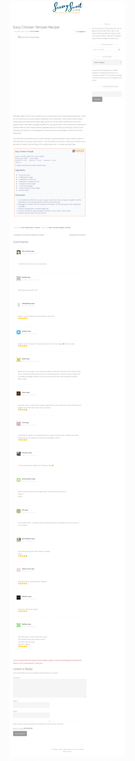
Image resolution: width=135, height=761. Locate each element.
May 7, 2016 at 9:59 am (28, 306)
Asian (50, 227)
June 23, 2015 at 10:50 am (29, 599)
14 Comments (80, 31)
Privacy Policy (67, 751)
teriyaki (68, 227)
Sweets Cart (26, 569)
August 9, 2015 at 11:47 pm (29, 455)
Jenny (24, 359)
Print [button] (73, 151)
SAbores (25, 596)
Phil (23, 510)
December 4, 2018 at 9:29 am (30, 254)
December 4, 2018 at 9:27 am (30, 280)
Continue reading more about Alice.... (107, 38)
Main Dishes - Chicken (33, 227)
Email (15, 711)
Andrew (24, 331)
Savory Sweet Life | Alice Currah (73, 749)
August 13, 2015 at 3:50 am (29, 425)
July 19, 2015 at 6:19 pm (28, 512)
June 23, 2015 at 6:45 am (28, 627)
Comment (17, 678)
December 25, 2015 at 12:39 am (30, 361)
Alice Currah (26, 251)
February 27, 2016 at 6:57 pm (30, 334)
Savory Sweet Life (67, 7)
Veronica (25, 453)
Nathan (24, 624)
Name (15, 701)
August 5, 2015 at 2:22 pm (29, 481)
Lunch (23, 227)
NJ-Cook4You (26, 539)
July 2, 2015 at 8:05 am (28, 541)
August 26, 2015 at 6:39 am (29, 395)
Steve (24, 392)
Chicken (55, 227)
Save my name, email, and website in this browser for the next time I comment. (38, 724)
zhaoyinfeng (26, 303)
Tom (23, 422)
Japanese (62, 227)
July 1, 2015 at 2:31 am (28, 571)
